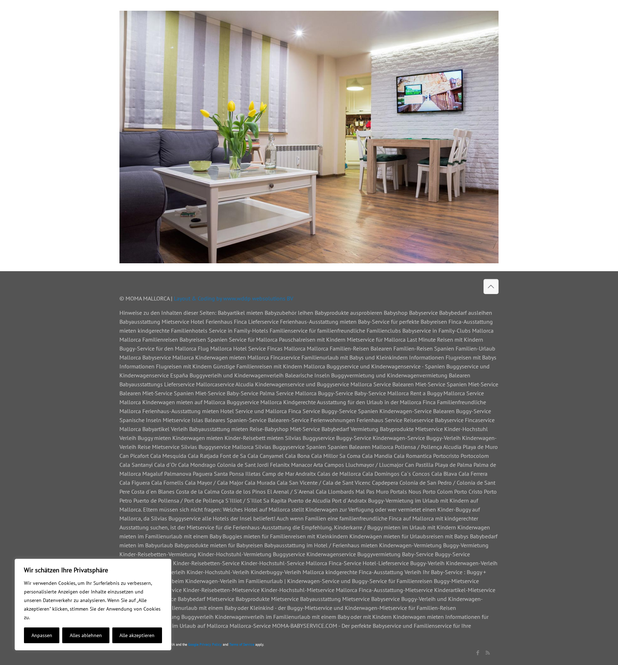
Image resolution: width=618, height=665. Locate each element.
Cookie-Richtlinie (50, 617)
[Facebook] (478, 652)
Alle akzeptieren (136, 635)
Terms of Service (241, 644)
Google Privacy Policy (205, 644)
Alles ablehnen (86, 635)
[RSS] (487, 652)
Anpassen (41, 635)
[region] (93, 604)
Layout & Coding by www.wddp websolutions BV (233, 298)
